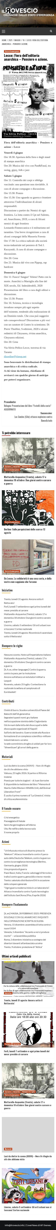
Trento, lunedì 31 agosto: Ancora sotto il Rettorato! (23, 1002)
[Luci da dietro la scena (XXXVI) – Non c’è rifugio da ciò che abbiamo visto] (28, 1134)
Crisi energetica (11, 817)
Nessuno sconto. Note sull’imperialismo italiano (27, 654)
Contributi (8, 701)
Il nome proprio (11, 832)
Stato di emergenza (12, 51)
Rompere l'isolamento (15, 904)
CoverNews (31, 1225)
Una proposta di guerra (15, 869)
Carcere (8, 466)
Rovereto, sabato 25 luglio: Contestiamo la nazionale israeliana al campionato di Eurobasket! (25, 688)
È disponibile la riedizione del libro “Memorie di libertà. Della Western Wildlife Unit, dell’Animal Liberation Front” (27, 788)
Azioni (5, 841)
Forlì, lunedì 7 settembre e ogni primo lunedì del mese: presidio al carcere (26, 1053)
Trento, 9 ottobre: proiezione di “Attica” (23, 947)
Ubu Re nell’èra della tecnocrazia (20, 828)
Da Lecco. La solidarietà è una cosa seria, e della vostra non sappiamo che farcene (27, 580)
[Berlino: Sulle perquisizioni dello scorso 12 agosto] (28, 508)
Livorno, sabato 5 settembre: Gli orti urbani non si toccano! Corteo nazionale (27, 1208)
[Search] (51, 31)
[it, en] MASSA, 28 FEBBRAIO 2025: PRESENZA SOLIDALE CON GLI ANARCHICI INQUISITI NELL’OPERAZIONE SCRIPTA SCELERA (27, 917)
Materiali (7, 756)
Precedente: (27, 405)
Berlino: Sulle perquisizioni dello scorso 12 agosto (24, 531)
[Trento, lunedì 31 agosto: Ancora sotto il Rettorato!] (28, 978)
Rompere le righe (28, 466)
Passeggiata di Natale (14, 821)
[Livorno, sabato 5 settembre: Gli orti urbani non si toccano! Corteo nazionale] (28, 1185)
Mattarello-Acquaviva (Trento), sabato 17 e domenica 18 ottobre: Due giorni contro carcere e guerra (27, 480)
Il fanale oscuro (11, 808)
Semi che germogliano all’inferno (20, 824)
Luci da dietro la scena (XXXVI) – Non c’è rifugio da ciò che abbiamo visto (28, 1158)
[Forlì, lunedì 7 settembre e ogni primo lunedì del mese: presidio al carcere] (28, 1029)
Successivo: (33, 416)
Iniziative (16, 466)
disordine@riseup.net (15, 356)
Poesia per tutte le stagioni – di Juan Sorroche (26, 780)
